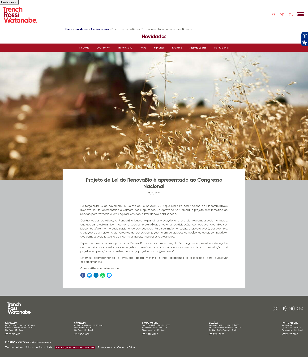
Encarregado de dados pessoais (75, 347)
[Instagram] (275, 308)
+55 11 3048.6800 (12, 334)
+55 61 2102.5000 (216, 334)
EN (291, 15)
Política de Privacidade (39, 347)
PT (282, 15)
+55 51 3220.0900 (290, 334)
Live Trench (103, 47)
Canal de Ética (126, 347)
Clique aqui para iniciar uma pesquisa (274, 14)
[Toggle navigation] (300, 14)
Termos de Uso (14, 347)
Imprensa (159, 47)
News (143, 47)
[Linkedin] (300, 308)
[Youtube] (292, 308)
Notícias (84, 47)
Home (68, 29)
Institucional (221, 47)
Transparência (106, 347)
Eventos (177, 47)
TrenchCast (125, 47)
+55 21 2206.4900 (150, 334)
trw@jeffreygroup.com (40, 342)
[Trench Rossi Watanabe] (20, 14)
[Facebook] (284, 308)
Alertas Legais (100, 29)
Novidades (81, 29)
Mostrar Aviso (9, 2)
